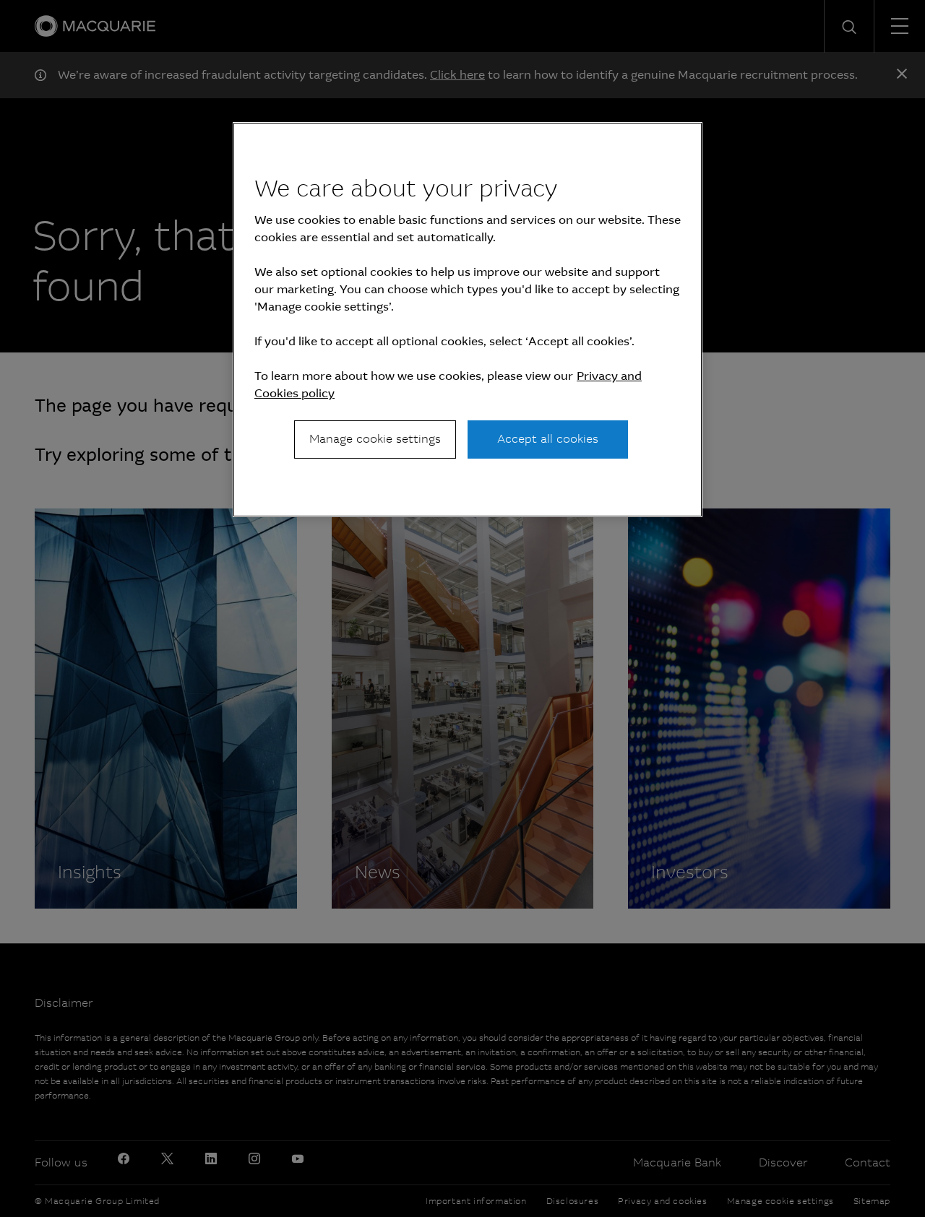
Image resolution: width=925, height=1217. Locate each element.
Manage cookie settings (375, 438)
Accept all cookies (547, 438)
